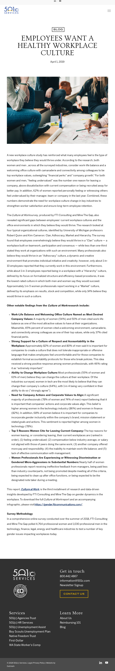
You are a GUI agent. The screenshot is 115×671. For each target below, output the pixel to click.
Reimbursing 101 (70, 623)
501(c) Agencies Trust (22, 618)
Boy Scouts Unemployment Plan (29, 632)
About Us (66, 618)
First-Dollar (16, 641)
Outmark (10, 666)
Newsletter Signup (71, 585)
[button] (109, 10)
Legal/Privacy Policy (36, 663)
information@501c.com (75, 581)
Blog (58, 29)
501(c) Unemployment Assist (27, 627)
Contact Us (74, 594)
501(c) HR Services (21, 623)
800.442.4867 (69, 576)
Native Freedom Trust (22, 636)
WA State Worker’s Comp (25, 645)
